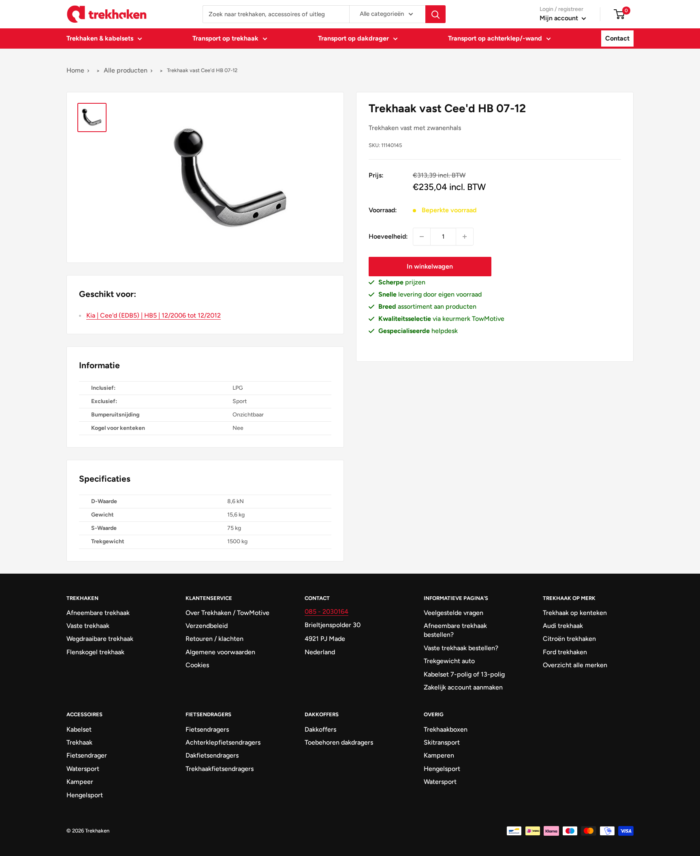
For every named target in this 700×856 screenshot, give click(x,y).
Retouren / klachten (214, 639)
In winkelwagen (430, 266)
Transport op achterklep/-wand (495, 38)
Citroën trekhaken (569, 639)
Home (75, 70)
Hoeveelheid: (388, 236)
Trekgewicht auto (449, 661)
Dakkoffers (320, 729)
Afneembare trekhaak (98, 613)
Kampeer (79, 782)
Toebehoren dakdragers (339, 742)
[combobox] (276, 14)
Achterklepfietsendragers (223, 742)
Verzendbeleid (207, 626)
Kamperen (439, 755)
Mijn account (560, 18)
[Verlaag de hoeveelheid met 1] (421, 236)
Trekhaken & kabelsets (99, 38)
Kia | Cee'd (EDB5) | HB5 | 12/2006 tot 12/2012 (153, 315)
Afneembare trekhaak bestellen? (455, 630)
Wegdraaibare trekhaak (99, 639)
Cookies (197, 665)
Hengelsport (84, 795)
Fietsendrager (86, 755)
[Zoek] (435, 14)
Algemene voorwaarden (220, 652)
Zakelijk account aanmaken (463, 687)
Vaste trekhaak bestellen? (461, 648)
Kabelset (79, 729)
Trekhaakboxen (445, 729)
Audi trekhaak (563, 626)
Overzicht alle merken (575, 665)
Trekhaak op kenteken (575, 613)
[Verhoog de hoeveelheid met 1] (464, 236)
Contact (617, 38)
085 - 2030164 (326, 611)
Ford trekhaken (565, 652)
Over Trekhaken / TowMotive (227, 613)
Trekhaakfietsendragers (220, 769)
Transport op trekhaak (225, 38)
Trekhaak (79, 742)
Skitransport (442, 742)
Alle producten (125, 70)
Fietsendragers (207, 729)
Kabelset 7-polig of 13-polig (464, 674)
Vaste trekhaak (87, 626)
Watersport (82, 769)
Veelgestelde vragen (453, 613)
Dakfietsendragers (212, 755)
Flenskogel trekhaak (95, 652)
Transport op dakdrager (353, 38)
